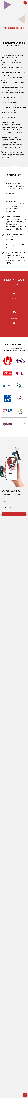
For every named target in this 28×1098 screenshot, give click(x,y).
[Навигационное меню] (25, 2)
